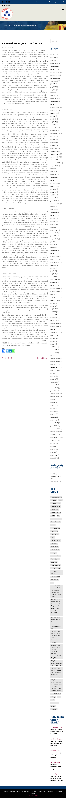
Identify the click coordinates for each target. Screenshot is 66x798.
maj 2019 (53, 206)
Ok (29, 795)
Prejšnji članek (7, 358)
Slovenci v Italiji (55, 568)
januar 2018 (53, 236)
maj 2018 (53, 224)
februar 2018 (54, 233)
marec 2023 (54, 128)
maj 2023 (53, 122)
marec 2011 (53, 455)
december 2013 (55, 358)
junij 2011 (53, 446)
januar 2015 (53, 320)
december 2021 (55, 154)
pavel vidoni (54, 546)
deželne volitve (55, 506)
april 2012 (53, 417)
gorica (53, 525)
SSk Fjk (53, 697)
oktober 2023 (54, 110)
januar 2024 (53, 104)
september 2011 (55, 437)
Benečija (53, 500)
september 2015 (55, 297)
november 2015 (55, 291)
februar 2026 (54, 66)
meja (52, 537)
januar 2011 (53, 458)
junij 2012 (53, 411)
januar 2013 (53, 391)
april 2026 (53, 60)
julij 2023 (53, 116)
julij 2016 (52, 268)
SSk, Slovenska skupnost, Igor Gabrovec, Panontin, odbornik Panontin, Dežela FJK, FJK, (56, 651)
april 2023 (53, 125)
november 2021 (55, 157)
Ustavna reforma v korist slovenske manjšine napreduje (56, 778)
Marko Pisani (55, 534)
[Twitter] (7, 350)
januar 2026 (53, 69)
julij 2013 (52, 373)
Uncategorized (54, 482)
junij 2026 (53, 57)
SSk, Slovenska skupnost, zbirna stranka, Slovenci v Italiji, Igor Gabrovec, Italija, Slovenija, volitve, (56, 685)
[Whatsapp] (13, 350)
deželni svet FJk (56, 512)
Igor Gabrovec (55, 528)
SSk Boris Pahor (56, 694)
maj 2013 (53, 379)
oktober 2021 (54, 160)
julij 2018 (53, 218)
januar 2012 (53, 426)
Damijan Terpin (55, 503)
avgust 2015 (54, 300)
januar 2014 (53, 356)
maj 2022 (53, 142)
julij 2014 (52, 338)
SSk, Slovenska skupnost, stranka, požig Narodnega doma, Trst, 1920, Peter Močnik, (56, 673)
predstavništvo (55, 556)
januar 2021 (53, 180)
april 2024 (53, 95)
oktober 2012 (54, 399)
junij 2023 (53, 119)
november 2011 (55, 432)
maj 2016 (53, 274)
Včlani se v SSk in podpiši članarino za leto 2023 (56, 732)
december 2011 (55, 429)
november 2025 (55, 75)
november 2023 (55, 107)
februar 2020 (54, 198)
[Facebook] (3, 350)
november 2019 (55, 204)
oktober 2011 (54, 434)
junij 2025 (53, 87)
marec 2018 (54, 230)
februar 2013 (54, 388)
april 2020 (53, 195)
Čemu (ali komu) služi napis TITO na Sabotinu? (56, 755)
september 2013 (55, 367)
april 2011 (53, 452)
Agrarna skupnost (56, 497)
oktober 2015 (54, 294)
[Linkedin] (10, 350)
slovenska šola (55, 576)
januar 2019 (53, 215)
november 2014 (55, 326)
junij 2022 (53, 139)
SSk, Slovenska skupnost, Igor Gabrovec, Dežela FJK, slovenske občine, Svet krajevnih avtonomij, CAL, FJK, (56, 607)
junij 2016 (53, 271)
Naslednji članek (42, 358)
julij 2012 (52, 408)
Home (6, 26)
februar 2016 (54, 282)
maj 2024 (53, 93)
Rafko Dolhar (55, 559)
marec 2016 (53, 280)
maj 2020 (53, 192)
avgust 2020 (54, 186)
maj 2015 (53, 309)
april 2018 (53, 227)
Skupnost (54, 562)
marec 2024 (54, 98)
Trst (59, 697)
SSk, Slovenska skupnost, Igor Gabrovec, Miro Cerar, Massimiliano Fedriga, (55, 637)
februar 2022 (54, 151)
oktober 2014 (54, 329)
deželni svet (54, 509)
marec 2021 (53, 174)
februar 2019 (54, 212)
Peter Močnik (55, 550)
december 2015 (55, 288)
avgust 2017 (54, 239)
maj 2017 (53, 247)
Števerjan (54, 709)
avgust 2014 (54, 335)
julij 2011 (52, 443)
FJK (58, 515)
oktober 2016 (54, 259)
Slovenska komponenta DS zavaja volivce (55, 767)
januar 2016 (53, 285)
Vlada (52, 700)
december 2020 (55, 183)
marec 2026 (54, 63)
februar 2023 (54, 131)
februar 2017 (54, 250)
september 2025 (55, 78)
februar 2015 (54, 318)
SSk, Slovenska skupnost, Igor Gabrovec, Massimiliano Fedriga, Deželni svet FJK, (56, 623)
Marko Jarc (54, 531)
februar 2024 (54, 101)
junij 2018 (53, 221)
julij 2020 (53, 189)
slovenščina (54, 579)
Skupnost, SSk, (55, 565)
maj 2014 (53, 344)
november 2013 (55, 361)
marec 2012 (53, 420)
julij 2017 (52, 242)
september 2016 (55, 262)
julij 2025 (52, 84)
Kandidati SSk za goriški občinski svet (22, 43)
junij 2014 (53, 341)
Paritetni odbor (55, 540)
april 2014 (53, 347)
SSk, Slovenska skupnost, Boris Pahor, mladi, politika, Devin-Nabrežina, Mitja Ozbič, (56, 591)
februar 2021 (54, 177)
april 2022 (53, 145)
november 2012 (55, 396)
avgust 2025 (54, 81)
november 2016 (55, 256)
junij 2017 (53, 244)
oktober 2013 (54, 364)
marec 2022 (54, 148)
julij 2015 (52, 303)
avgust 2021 (54, 166)
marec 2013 (53, 385)
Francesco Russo (56, 519)
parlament (54, 543)
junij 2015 (53, 306)
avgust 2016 (54, 265)
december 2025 (55, 72)
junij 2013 (53, 376)
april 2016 (53, 277)
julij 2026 (53, 55)
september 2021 (55, 163)
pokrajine (53, 553)
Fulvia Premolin (55, 522)
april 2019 (53, 209)
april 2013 (53, 382)
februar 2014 (54, 353)
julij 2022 (53, 136)
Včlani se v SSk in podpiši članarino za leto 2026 (56, 743)
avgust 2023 (54, 113)
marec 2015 (53, 315)
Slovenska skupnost (54, 572)
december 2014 (55, 323)
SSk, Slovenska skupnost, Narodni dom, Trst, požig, (56, 663)
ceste (60, 500)
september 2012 (55, 402)
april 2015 (53, 312)
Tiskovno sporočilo (56, 476)
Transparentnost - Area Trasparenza (48, 2)
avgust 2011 (53, 440)
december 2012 (55, 394)
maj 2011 (53, 449)
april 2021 (53, 171)
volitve (53, 706)
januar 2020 (53, 201)
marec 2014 (53, 350)
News (52, 474)
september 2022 (55, 133)
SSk (52, 583)
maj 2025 (53, 90)
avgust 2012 (54, 405)
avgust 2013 (54, 370)
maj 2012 (53, 414)
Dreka (53, 515)
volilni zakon (54, 703)
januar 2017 (53, 253)
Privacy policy (34, 795)
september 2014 (55, 332)
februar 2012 (54, 423)
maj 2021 (53, 169)
